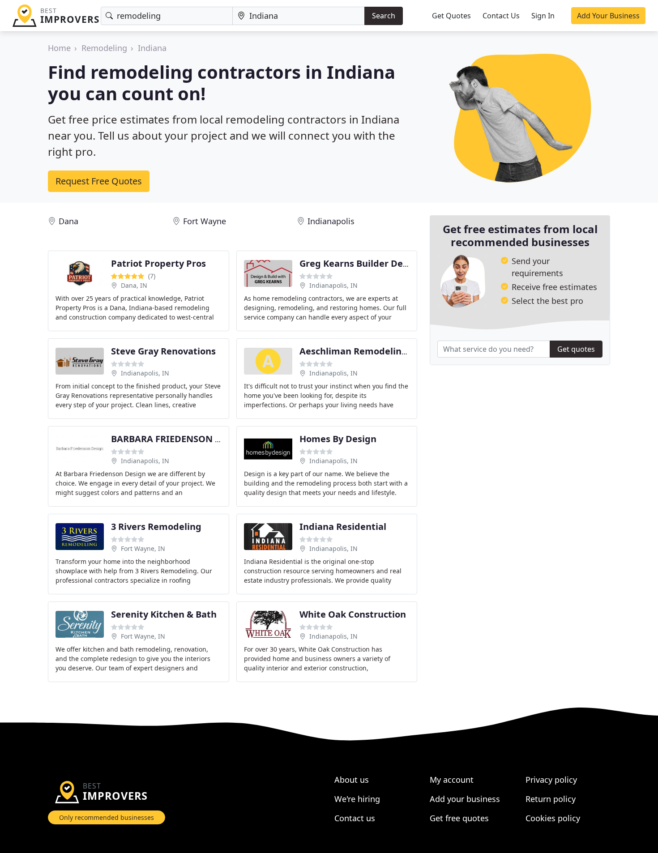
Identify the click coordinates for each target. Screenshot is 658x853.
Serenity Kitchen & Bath (164, 614)
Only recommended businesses (106, 817)
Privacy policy (551, 779)
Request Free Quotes (99, 181)
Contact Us (501, 16)
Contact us (354, 818)
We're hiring (357, 798)
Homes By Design (337, 439)
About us (351, 779)
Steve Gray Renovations (163, 351)
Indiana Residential (342, 526)
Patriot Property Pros (158, 263)
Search (383, 16)
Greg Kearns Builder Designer (365, 263)
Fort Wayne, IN (143, 548)
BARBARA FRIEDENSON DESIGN (179, 439)
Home (59, 48)
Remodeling (104, 48)
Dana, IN (134, 285)
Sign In (543, 16)
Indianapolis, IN (333, 285)
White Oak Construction (352, 614)
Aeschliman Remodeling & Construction (387, 351)
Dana (68, 221)
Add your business (465, 798)
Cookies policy (553, 818)
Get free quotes (459, 818)
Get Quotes (451, 16)
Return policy (551, 798)
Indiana (152, 48)
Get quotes (576, 349)
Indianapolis (331, 221)
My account (452, 779)
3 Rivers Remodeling (156, 526)
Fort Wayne (204, 221)
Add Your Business (608, 16)
